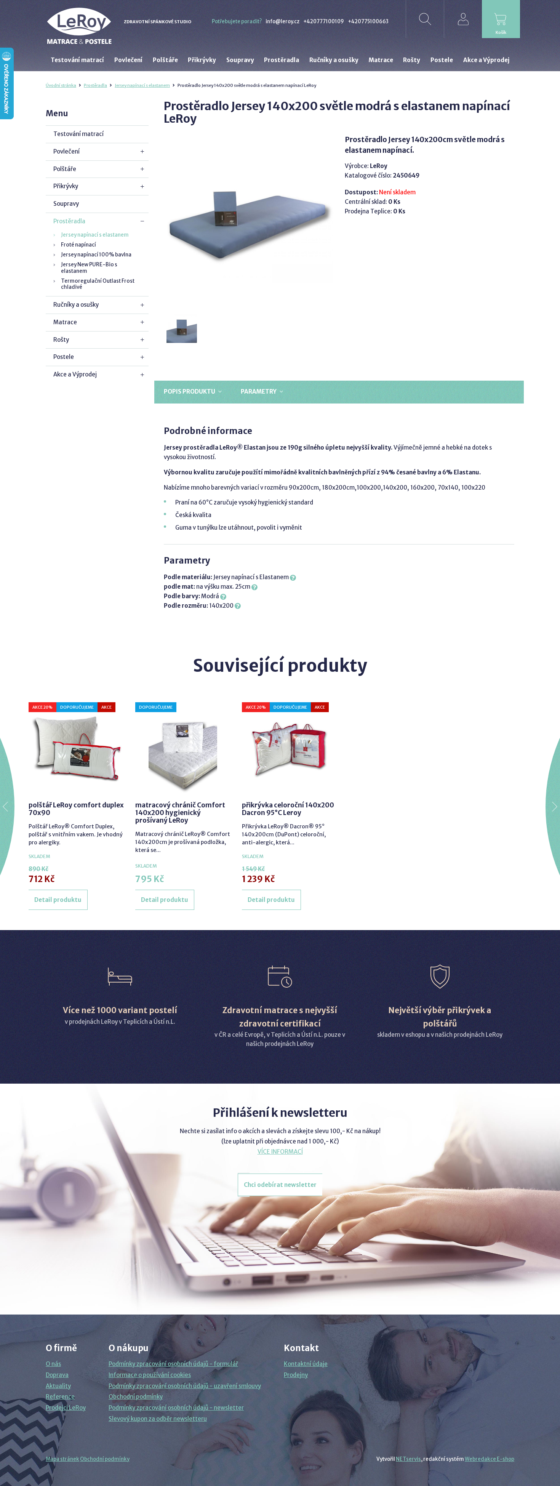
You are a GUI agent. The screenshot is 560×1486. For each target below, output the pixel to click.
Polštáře (64, 169)
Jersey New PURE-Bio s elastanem (89, 267)
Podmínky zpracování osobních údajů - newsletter (176, 1407)
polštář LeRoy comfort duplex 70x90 (76, 809)
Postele (63, 356)
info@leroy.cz (282, 21)
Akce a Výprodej (75, 374)
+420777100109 (323, 21)
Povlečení (66, 151)
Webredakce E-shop (489, 1459)
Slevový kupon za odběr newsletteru (158, 1418)
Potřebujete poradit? (237, 21)
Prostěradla (95, 85)
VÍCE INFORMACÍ (280, 1151)
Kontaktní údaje (306, 1364)
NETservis (408, 1459)
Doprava (57, 1375)
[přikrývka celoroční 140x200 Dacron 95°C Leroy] (289, 748)
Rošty (61, 339)
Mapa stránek (62, 1459)
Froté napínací (78, 245)
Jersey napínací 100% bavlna (96, 254)
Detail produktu (58, 899)
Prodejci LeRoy (66, 1407)
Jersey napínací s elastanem (142, 85)
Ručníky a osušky (76, 304)
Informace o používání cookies (150, 1375)
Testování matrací (78, 134)
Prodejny (296, 1375)
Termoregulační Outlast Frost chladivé (97, 284)
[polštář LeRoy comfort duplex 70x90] (76, 748)
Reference (60, 1396)
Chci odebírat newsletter (280, 1184)
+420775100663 (368, 21)
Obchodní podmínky (136, 1396)
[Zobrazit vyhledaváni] (425, 19)
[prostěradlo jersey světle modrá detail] (182, 328)
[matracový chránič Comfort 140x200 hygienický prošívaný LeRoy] (182, 748)
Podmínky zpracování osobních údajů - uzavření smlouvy (185, 1386)
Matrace (65, 322)
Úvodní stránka (61, 85)
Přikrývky (65, 186)
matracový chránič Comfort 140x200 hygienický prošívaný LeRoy (180, 813)
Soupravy (66, 203)
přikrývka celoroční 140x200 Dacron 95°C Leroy (288, 809)
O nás (53, 1364)
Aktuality (58, 1386)
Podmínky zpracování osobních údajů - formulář (173, 1364)
